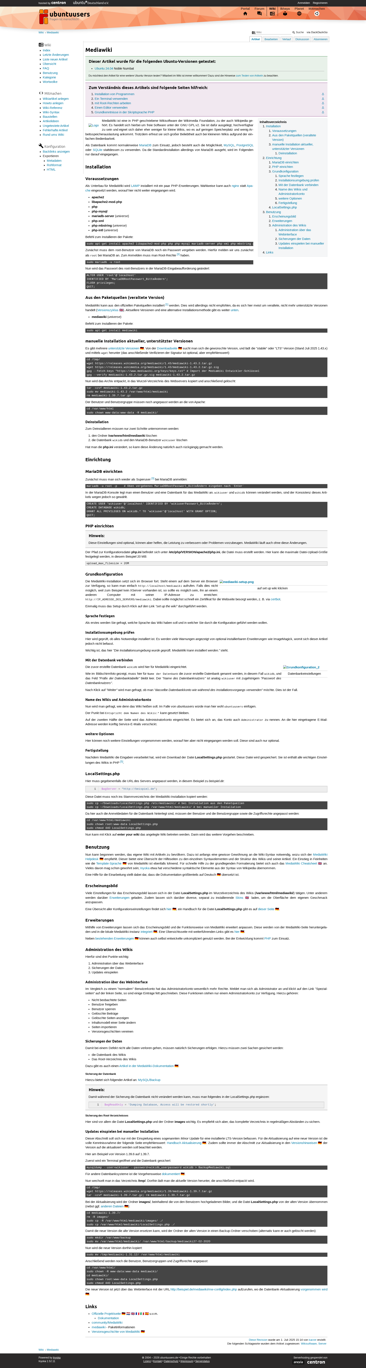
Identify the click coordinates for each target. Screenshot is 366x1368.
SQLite (97, 150)
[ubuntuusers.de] (65, 17)
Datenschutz (171, 1361)
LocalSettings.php (284, 207)
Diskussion (302, 39)
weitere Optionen (290, 199)
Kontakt (157, 1361)
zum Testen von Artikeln (249, 75)
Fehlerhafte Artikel (55, 130)
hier (169, 909)
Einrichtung (273, 158)
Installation (273, 126)
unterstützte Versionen (123, 348)
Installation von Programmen (114, 94)
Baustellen (50, 117)
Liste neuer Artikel (55, 60)
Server (322, 1343)
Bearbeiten (271, 39)
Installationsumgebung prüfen (299, 180)
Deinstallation (288, 153)
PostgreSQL (244, 145)
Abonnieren (320, 39)
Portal (245, 9)
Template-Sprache (108, 864)
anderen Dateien (112, 1206)
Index (46, 50)
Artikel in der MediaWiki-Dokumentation (146, 1066)
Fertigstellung (288, 203)
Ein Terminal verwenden (111, 99)
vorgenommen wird (314, 1289)
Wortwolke (50, 82)
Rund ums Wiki (53, 135)
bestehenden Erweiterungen (114, 939)
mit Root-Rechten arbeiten (113, 103)
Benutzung (50, 73)
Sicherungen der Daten (294, 239)
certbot (275, 599)
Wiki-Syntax (51, 112)
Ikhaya (285, 9)
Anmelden (304, 3)
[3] (178, 254)
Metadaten (54, 161)
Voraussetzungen (284, 131)
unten (234, 310)
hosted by (45, 3)
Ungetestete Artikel (56, 126)
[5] (121, 761)
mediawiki (98, 1327)
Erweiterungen (282, 221)
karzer (312, 1340)
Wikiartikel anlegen (56, 99)
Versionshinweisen (304, 1143)
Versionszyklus (107, 310)
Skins (239, 898)
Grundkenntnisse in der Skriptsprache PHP (124, 112)
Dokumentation (108, 1318)
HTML (51, 170)
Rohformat (54, 165)
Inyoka (145, 868)
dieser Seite (266, 909)
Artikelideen (51, 121)
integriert (146, 932)
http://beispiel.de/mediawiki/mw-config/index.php (204, 1289)
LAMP (135, 186)
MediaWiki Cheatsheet (301, 864)
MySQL (229, 145)
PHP (267, 939)
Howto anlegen (53, 103)
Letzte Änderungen (56, 55)
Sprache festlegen (291, 176)
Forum (259, 9)
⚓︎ (323, 94)
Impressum (186, 1361)
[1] (166, 304)
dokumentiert (171, 1174)
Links (269, 252)
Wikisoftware (309, 1343)
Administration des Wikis (289, 225)
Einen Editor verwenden (111, 108)
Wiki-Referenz (52, 108)
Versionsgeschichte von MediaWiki (116, 1332)
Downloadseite (167, 348)
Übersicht (49, 64)
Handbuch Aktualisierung (184, 1143)
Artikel (255, 39)
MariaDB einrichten (285, 162)
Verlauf (286, 39)
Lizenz (147, 1361)
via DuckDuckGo (317, 32)
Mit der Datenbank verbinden (298, 185)
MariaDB (145, 145)
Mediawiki (53, 32)
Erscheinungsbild (284, 217)
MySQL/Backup (149, 1080)
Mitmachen (317, 9)
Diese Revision (258, 1340)
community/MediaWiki (107, 1323)
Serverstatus (202, 1361)
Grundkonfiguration (285, 172)
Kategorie (49, 77)
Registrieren (320, 3)
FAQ (46, 68)
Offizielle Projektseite (106, 1314)
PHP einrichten (282, 167)
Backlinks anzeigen (56, 152)
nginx (235, 186)
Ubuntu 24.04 (104, 69)
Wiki (272, 9)
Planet (299, 9)
